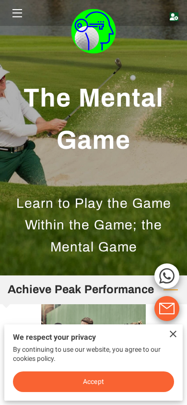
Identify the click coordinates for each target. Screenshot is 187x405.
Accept (93, 381)
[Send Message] (166, 308)
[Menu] (16, 13)
